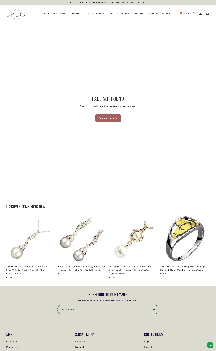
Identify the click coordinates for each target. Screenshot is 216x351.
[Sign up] (154, 309)
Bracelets (148, 347)
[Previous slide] (165, 238)
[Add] (51, 259)
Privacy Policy (13, 347)
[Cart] (207, 13)
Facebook (79, 347)
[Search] (193, 13)
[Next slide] (205, 238)
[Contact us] (210, 345)
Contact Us (11, 341)
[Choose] (205, 259)
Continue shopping (108, 118)
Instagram (80, 341)
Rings (146, 341)
